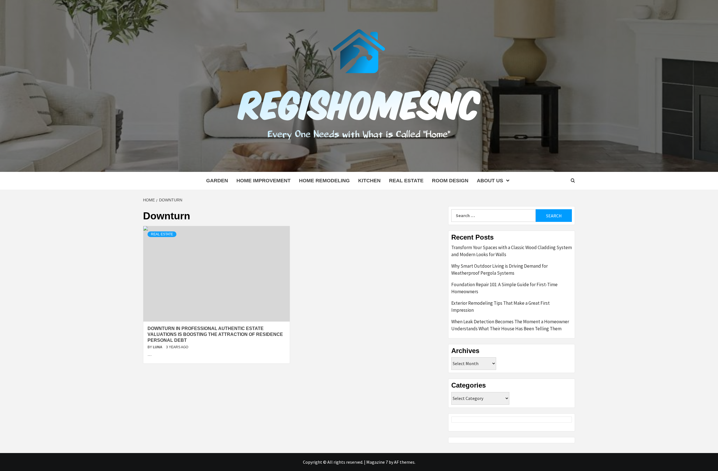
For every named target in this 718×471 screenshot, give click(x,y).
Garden (217, 180)
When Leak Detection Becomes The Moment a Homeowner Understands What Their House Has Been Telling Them (510, 325)
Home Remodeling (324, 180)
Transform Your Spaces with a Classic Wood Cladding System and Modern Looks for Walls (511, 251)
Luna (158, 347)
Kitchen (369, 180)
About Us (490, 180)
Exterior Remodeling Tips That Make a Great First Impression (500, 306)
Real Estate (406, 180)
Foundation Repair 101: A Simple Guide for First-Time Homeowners (504, 288)
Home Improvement (263, 180)
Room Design (450, 180)
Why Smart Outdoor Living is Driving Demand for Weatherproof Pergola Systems (499, 269)
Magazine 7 (377, 462)
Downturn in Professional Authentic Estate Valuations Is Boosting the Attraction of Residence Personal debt (215, 334)
